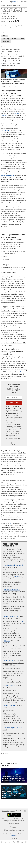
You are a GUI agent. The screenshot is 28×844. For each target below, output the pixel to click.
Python (17, 577)
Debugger (4, 115)
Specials (3, 5)
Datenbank (23, 372)
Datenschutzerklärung (12, 424)
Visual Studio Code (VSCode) (12, 565)
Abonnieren (14, 403)
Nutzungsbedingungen (14, 419)
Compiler (17, 113)
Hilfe (15, 819)
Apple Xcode (7, 661)
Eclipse (6, 640)
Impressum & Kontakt (17, 822)
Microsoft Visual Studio (11, 589)
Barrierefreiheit (7, 822)
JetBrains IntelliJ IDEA (10, 616)
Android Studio (8, 685)
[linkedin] (14, 842)
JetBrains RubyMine (10, 728)
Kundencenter (7, 820)
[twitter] (5, 842)
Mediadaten (15, 820)
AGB (3, 819)
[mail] (18, 842)
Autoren (17, 823)
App (11, 523)
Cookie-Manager (9, 819)
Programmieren (5, 130)
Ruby (20, 728)
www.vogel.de (14, 835)
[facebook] (1, 842)
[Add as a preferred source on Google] (14, 815)
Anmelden (24, 1)
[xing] (10, 842)
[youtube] (20, 811)
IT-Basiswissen (9, 5)
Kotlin (22, 621)
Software (19, 107)
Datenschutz (21, 820)
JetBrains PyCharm (9, 705)
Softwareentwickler (7, 175)
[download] (22, 842)
